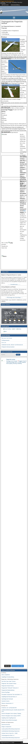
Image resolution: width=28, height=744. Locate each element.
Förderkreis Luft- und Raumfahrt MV (9, 707)
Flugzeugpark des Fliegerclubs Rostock (12, 22)
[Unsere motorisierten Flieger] (14, 418)
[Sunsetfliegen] (14, 626)
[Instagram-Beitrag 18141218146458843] (14, 477)
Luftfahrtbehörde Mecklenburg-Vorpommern (11, 731)
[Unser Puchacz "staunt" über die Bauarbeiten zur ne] (14, 433)
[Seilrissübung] (14, 537)
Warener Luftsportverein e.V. (7, 703)
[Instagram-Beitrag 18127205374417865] (14, 567)
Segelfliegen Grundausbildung (8, 677)
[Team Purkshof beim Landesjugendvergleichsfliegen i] (14, 522)
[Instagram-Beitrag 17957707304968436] (14, 656)
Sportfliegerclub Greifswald (7, 698)
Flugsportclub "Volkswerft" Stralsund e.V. (10, 687)
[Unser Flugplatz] (14, 641)
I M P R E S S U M (5, 4)
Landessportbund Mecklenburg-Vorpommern (11, 728)
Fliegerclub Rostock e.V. (7, 1)
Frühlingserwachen (5, 340)
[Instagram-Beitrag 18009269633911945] (14, 403)
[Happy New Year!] (14, 447)
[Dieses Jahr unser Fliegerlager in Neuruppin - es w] (14, 373)
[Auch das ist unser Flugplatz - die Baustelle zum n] (14, 388)
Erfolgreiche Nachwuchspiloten (8, 346)
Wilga (24, 210)
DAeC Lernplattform (6, 674)
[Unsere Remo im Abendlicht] (14, 612)
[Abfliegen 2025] (14, 492)
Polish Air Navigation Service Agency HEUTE (11, 715)
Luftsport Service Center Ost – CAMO (9, 733)
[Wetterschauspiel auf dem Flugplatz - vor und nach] (14, 552)
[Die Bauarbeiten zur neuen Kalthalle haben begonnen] (14, 462)
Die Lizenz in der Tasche (7, 338)
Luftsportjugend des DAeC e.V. (8, 735)
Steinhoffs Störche (5, 701)
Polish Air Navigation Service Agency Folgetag (11, 713)
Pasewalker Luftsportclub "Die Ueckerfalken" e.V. (12, 694)
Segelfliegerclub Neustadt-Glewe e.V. (9, 696)
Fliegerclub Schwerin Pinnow (8, 685)
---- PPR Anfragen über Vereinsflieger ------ (14, 297)
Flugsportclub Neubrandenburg (8, 690)
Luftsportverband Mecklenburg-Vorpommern (11, 737)
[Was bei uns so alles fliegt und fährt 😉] (14, 582)
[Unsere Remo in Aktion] (14, 597)
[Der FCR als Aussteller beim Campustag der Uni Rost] (14, 507)
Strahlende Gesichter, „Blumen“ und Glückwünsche (12, 344)
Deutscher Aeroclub (6, 724)
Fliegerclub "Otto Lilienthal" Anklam (9, 683)
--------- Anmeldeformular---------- (14, 284)
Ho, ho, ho (4, 342)
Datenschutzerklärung (15, 4)
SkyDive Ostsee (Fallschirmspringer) (9, 720)
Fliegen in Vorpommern (6, 726)
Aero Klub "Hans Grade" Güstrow (8, 681)
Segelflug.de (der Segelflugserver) (9, 717)
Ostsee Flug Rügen (6, 692)
